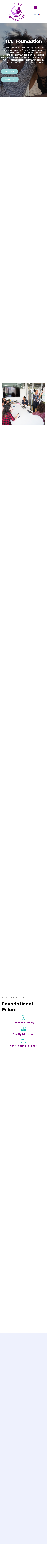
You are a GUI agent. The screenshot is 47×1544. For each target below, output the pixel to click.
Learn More (9, 72)
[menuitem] (35, 14)
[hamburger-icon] (35, 7)
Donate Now (9, 79)
